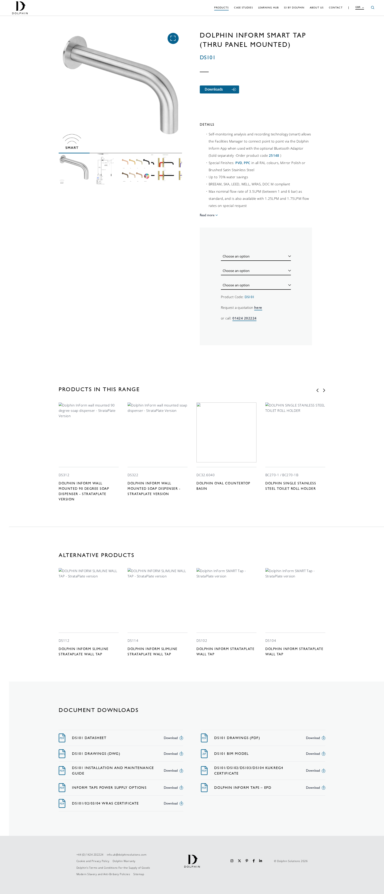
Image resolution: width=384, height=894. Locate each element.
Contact (336, 7)
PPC (247, 163)
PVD (238, 163)
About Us (317, 7)
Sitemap (138, 874)
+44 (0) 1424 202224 (90, 854)
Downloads (214, 89)
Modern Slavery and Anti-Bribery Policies (103, 874)
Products (221, 7)
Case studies (243, 7)
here (258, 307)
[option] (88, 452)
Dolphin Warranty (124, 861)
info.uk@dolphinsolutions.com (127, 854)
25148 (274, 155)
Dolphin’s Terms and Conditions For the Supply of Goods (113, 868)
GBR (358, 7)
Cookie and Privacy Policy (92, 861)
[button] (173, 38)
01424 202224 (244, 318)
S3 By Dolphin (294, 7)
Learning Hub (268, 7)
